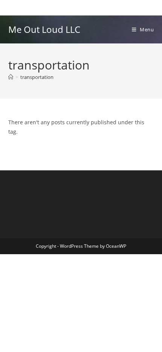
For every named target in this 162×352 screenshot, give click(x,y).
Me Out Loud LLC (44, 29)
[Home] (10, 77)
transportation (36, 77)
